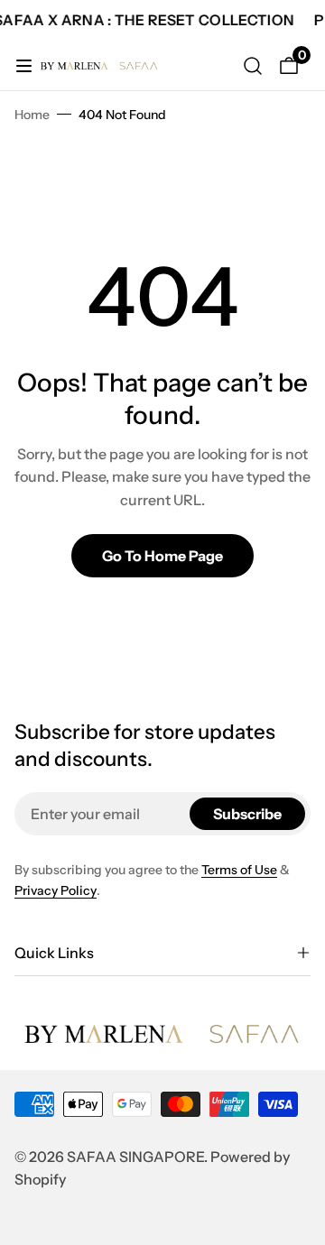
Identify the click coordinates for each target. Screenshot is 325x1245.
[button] (162, 952)
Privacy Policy (55, 890)
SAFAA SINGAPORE (135, 1157)
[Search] (253, 66)
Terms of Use (239, 870)
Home (32, 114)
